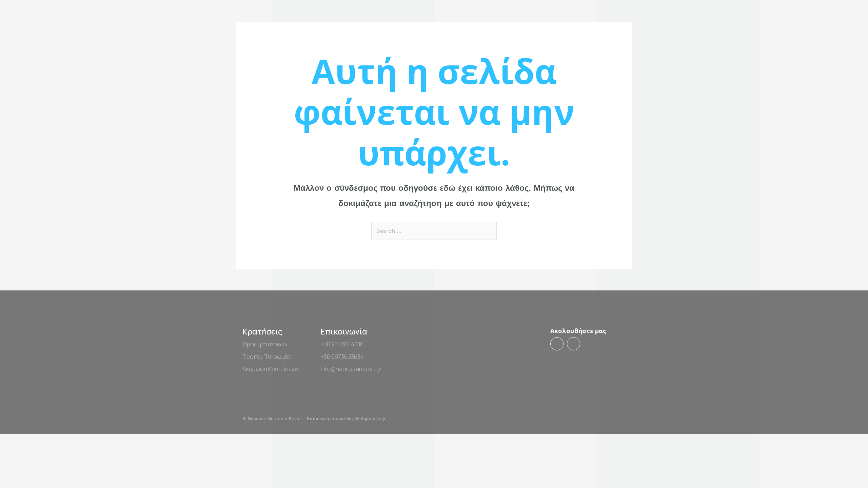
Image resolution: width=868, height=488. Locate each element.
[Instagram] (573, 343)
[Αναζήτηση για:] (434, 231)
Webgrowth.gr (370, 418)
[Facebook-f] (557, 343)
